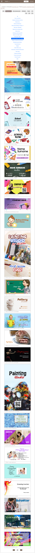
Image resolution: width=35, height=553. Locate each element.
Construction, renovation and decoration (17, 49)
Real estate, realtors (17, 36)
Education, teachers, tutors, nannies (17, 38)
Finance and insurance (17, 55)
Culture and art (17, 31)
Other (17, 58)
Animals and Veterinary (17, 23)
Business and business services (18, 20)
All (17, 16)
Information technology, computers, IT (17, 25)
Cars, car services (17, 18)
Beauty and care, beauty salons (17, 29)
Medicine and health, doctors (17, 34)
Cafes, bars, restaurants (17, 27)
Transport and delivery (17, 53)
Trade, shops (17, 51)
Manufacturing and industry (17, 42)
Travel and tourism (18, 44)
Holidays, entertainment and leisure (17, 40)
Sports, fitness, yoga (17, 47)
